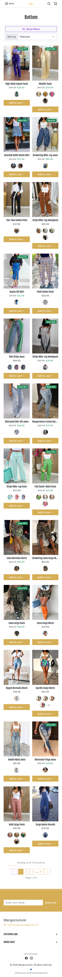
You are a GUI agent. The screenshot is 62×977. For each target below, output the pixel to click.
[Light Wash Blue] (45, 432)
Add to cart (16, 102)
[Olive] (45, 568)
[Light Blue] (17, 432)
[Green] (17, 94)
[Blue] (13, 166)
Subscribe (50, 902)
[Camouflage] (17, 568)
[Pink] (52, 698)
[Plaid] (45, 302)
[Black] (45, 101)
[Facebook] (26, 958)
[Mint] (10, 497)
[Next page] (47, 872)
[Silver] (45, 698)
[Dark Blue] (45, 770)
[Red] (17, 367)
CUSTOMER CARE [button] (11, 934)
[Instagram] (31, 958)
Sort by (11, 36)
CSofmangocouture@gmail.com (22, 925)
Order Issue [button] (9, 942)
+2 (48, 705)
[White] (45, 497)
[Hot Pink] (52, 94)
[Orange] (45, 94)
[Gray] (45, 231)
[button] (9, 3)
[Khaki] (39, 94)
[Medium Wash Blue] (17, 770)
